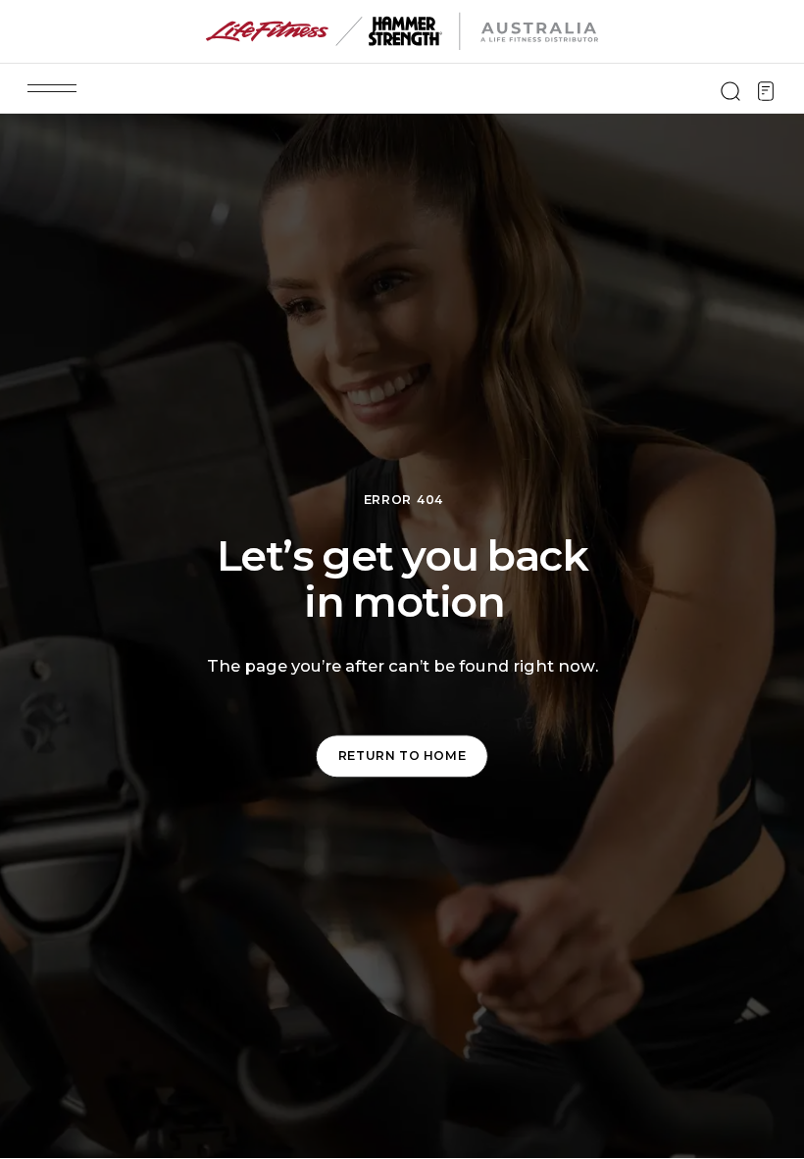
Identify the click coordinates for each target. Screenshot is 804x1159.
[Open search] (730, 91)
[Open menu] (51, 88)
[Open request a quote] (766, 91)
